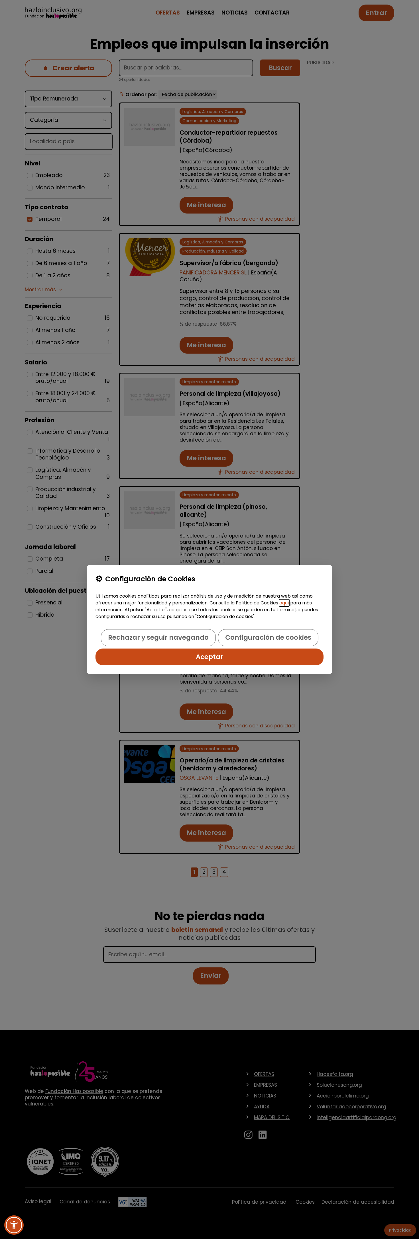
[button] (14, 1225)
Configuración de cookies (268, 637)
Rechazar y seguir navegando (158, 637)
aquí (284, 603)
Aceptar (209, 656)
